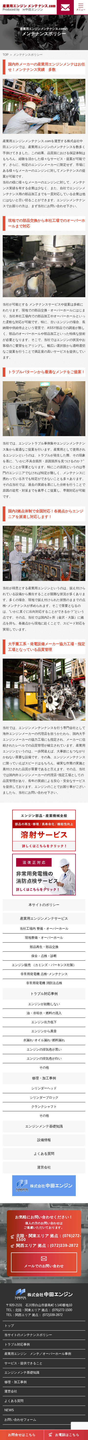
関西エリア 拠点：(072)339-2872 (47, 1246)
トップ (9, 1325)
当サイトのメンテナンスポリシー (28, 1335)
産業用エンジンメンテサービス (44, 918)
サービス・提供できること (23, 1363)
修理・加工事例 (44, 1078)
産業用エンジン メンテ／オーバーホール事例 (37, 1354)
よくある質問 (44, 1154)
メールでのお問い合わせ (44, 1266)
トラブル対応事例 (44, 994)
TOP (6, 54)
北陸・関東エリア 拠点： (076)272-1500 (43, 1310)
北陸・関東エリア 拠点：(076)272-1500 (48, 1238)
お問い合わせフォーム (20, 1419)
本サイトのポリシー (44, 905)
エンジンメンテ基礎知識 (44, 1126)
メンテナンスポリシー (28, 54)
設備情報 (44, 1140)
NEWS (9, 1410)
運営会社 (44, 1167)
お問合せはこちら (22, 1435)
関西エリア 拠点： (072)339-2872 (39, 1315)
